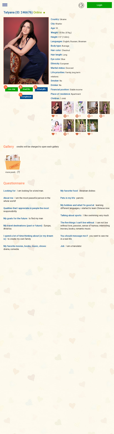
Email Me (26, 89)
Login (99, 5)
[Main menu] (4, 4)
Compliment (26, 97)
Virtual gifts (41, 89)
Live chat (11, 89)
